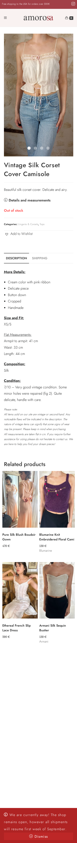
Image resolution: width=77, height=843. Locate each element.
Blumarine (45, 550)
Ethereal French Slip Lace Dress (16, 627)
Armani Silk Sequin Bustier (52, 627)
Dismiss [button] (41, 836)
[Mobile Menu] (5, 18)
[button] (18, 234)
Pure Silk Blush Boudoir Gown (19, 537)
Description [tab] (16, 258)
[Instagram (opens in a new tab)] (72, 4)
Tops (42, 224)
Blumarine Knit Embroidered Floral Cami (56, 537)
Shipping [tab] (39, 258)
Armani (43, 641)
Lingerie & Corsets (28, 224)
